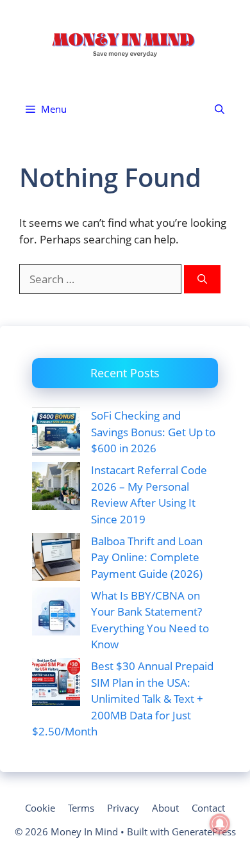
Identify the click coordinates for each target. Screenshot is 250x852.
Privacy (123, 807)
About (165, 807)
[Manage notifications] (220, 824)
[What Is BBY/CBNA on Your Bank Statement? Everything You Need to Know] (56, 613)
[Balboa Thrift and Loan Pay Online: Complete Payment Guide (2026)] (56, 559)
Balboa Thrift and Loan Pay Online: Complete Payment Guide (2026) (147, 557)
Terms (81, 807)
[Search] (202, 279)
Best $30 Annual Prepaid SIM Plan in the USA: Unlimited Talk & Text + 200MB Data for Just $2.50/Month (122, 699)
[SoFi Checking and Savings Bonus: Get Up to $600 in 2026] (56, 433)
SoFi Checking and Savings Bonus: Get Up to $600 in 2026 (153, 431)
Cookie (40, 807)
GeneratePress (204, 831)
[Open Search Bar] (219, 109)
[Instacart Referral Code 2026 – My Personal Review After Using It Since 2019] (56, 488)
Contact (208, 807)
